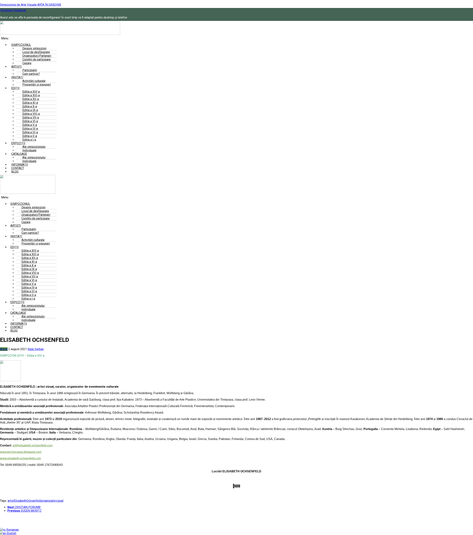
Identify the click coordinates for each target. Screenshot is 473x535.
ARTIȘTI (15, 225)
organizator (48, 500)
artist (11, 500)
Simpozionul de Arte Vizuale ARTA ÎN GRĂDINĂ (30, 4)
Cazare (26, 63)
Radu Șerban (36, 349)
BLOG (14, 171)
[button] (156, 38)
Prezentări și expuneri (36, 84)
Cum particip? (31, 74)
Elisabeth (20, 500)
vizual (59, 500)
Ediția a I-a (28, 298)
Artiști (4, 349)
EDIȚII (15, 88)
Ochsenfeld (33, 500)
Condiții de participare (36, 59)
